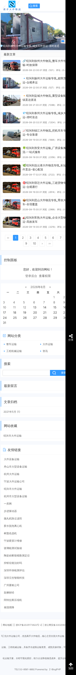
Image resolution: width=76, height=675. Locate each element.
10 (34, 243)
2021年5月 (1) (12, 411)
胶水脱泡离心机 (13, 525)
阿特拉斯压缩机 (13, 599)
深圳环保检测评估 (14, 570)
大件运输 (48, 344)
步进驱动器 (10, 511)
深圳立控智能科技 (14, 577)
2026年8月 (38, 287)
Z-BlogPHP (55, 669)
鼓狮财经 (9, 592)
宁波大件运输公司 (14, 481)
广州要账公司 (11, 585)
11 (14, 307)
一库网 (8, 503)
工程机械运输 (14, 351)
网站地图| (7, 625)
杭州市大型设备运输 (15, 496)
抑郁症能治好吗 (13, 562)
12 (24, 307)
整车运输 (11, 344)
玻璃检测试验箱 (13, 548)
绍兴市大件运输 (13, 435)
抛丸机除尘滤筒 (13, 518)
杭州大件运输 (11, 474)
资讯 (45, 351)
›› (50, 243)
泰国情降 (9, 607)
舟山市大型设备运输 (15, 466)
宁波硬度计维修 (13, 540)
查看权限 (45, 276)
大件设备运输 (11, 459)
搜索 (35, 5)
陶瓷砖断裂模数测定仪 (17, 555)
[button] (63, 36)
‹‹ (8, 238)
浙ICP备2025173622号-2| (29, 625)
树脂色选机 (10, 533)
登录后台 (31, 276)
